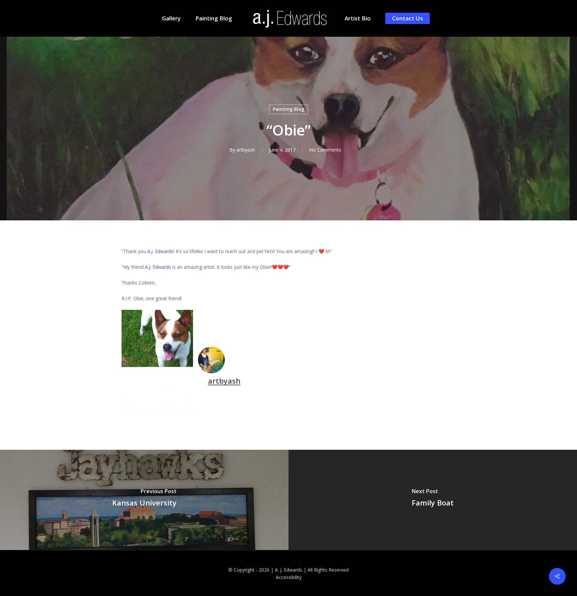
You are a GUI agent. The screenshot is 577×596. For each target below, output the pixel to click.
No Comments (325, 150)
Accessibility (289, 577)
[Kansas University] (144, 500)
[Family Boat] (432, 500)
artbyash (245, 150)
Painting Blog (288, 109)
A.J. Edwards (160, 251)
